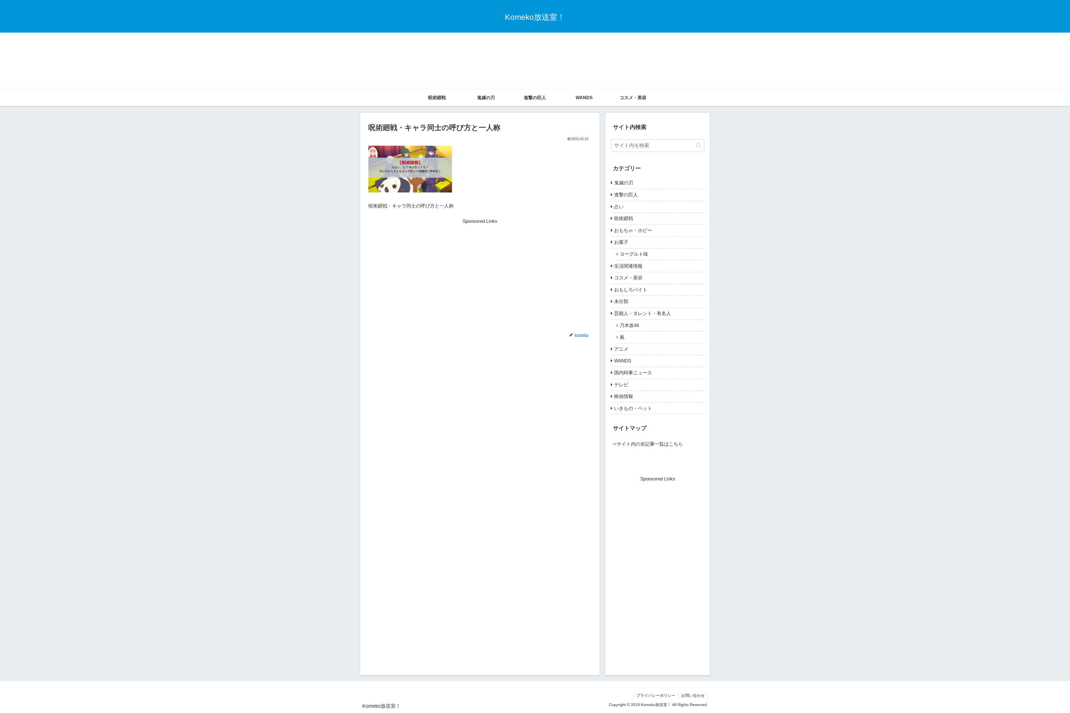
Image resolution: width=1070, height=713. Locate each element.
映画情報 (623, 396)
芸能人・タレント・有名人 (642, 313)
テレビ (621, 384)
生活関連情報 (628, 266)
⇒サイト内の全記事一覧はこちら (647, 444)
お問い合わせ (693, 695)
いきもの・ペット (633, 408)
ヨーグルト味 (634, 254)
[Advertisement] (535, 47)
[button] (699, 145)
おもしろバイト (630, 289)
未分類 (621, 301)
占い (619, 206)
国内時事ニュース (633, 372)
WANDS (622, 360)
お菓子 (621, 242)
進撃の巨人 (626, 194)
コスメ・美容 (628, 277)
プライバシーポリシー (655, 695)
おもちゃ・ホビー (633, 230)
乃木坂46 (629, 325)
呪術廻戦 (623, 218)
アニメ (621, 349)
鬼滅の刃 (623, 182)
